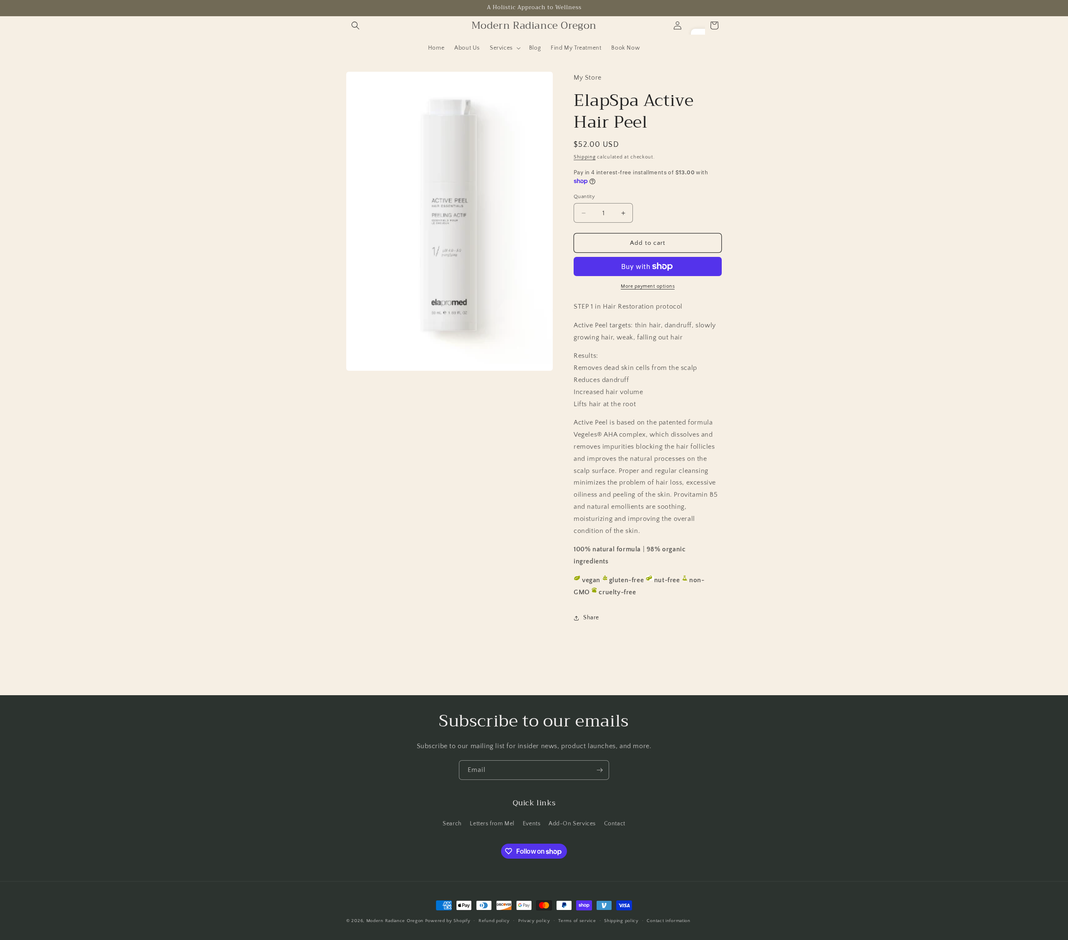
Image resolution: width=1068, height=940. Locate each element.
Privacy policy (534, 920)
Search (452, 823)
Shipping (585, 157)
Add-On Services (572, 823)
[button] (355, 25)
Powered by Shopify (448, 920)
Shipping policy (621, 920)
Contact (614, 823)
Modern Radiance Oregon (394, 920)
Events (532, 823)
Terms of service (577, 920)
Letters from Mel (492, 823)
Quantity (584, 196)
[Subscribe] (599, 770)
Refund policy (494, 920)
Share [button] (591, 617)
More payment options (648, 286)
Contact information (668, 920)
